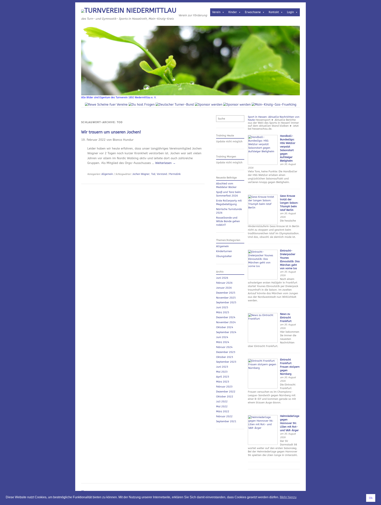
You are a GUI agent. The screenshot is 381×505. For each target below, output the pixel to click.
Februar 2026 (224, 282)
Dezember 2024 (225, 317)
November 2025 (226, 297)
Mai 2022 (222, 406)
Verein (216, 12)
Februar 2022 (224, 416)
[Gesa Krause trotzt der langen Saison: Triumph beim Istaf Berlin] (263, 223)
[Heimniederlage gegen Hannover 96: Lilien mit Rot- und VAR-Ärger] (263, 443)
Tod (153, 174)
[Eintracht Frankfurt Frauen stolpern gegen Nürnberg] (263, 387)
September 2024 (226, 332)
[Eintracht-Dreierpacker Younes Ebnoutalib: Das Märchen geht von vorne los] (263, 278)
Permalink (175, 174)
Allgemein (107, 174)
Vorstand (162, 174)
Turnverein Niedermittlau (130, 10)
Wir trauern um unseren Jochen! (111, 132)
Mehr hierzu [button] (288, 497)
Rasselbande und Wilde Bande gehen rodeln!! (228, 221)
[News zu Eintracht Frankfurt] (263, 341)
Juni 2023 (222, 366)
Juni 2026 (222, 277)
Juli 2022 (222, 401)
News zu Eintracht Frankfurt (286, 317)
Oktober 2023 (224, 357)
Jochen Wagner (141, 174)
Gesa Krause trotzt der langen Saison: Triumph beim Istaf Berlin (289, 203)
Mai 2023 (222, 371)
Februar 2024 (224, 347)
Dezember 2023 (225, 352)
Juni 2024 (222, 337)
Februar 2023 (224, 386)
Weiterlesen (165, 163)
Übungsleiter (224, 256)
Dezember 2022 (225, 391)
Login (290, 12)
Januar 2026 (224, 287)
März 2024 (222, 342)
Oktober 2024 (224, 327)
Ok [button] (371, 497)
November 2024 (226, 322)
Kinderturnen (224, 251)
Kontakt (274, 12)
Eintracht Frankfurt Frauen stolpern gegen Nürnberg (290, 366)
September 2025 (226, 302)
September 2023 (226, 361)
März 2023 (222, 381)
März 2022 (222, 411)
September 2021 (226, 421)
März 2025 (222, 312)
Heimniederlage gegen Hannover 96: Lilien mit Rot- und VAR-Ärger (289, 423)
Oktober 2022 (224, 396)
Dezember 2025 (225, 292)
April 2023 (222, 376)
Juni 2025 (222, 307)
